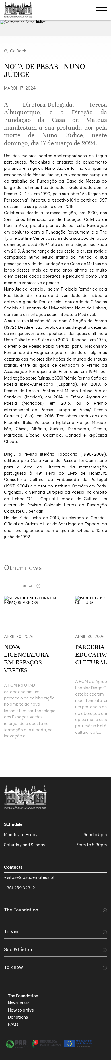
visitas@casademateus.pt (29, 877)
